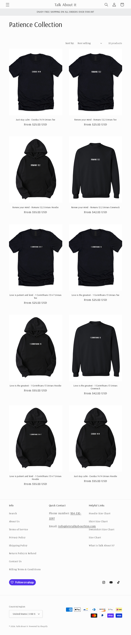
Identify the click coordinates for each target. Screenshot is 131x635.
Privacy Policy (17, 537)
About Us (14, 521)
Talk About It (22, 626)
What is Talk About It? (102, 545)
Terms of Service (18, 529)
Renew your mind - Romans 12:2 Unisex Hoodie (35, 207)
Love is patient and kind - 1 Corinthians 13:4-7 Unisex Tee (36, 296)
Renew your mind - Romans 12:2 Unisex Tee (95, 119)
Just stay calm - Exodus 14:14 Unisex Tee (35, 119)
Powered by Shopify (38, 626)
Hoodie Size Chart (100, 513)
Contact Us (15, 561)
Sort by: (70, 43)
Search (13, 513)
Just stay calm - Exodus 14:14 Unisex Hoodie (95, 476)
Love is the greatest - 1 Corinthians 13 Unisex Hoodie (35, 385)
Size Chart (95, 537)
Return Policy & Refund (23, 553)
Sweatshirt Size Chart (101, 529)
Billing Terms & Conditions (25, 569)
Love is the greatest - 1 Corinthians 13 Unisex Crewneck (96, 387)
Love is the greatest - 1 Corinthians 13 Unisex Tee (95, 295)
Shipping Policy (18, 545)
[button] (7, 5)
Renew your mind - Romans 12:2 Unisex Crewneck (95, 207)
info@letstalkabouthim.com (77, 526)
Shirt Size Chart (98, 521)
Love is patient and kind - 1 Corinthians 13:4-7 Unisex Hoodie (36, 477)
